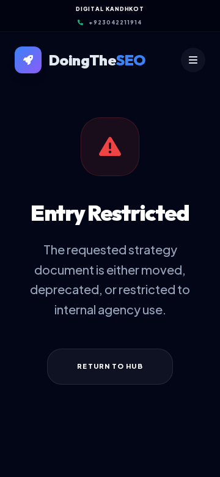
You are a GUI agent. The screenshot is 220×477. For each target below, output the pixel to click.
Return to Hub (109, 366)
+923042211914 (115, 22)
